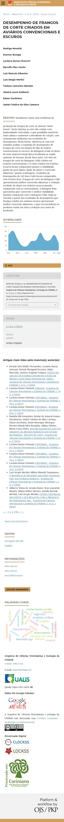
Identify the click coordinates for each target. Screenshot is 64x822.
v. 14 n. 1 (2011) (32, 14)
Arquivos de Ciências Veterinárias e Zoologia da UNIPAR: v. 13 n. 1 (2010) (34, 383)
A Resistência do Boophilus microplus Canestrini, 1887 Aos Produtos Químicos (34, 477)
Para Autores (11, 570)
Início (6, 14)
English (8, 545)
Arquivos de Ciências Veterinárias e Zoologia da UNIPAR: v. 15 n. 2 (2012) (34, 438)
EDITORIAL (41, 397)
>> (22, 511)
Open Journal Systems (16, 521)
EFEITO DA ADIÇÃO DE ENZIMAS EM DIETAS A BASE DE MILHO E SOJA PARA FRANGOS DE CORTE (34, 375)
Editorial (40, 388)
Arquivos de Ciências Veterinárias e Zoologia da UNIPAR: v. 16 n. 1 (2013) (35, 456)
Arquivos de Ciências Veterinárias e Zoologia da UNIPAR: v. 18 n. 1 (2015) (35, 410)
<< (4, 511)
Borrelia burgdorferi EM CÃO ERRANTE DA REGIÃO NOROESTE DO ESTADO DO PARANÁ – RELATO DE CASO (35, 431)
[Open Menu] (3, 3)
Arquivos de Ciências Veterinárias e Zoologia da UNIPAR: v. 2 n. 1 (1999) (34, 481)
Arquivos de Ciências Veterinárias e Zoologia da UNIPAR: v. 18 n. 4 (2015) (35, 466)
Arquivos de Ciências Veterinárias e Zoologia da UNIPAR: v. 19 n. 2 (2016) (34, 391)
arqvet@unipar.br (22, 669)
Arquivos (17, 14)
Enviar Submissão (17, 589)
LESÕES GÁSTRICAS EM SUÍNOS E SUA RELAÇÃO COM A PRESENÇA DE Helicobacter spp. (34, 497)
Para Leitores (11, 566)
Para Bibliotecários (14, 575)
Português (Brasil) (14, 540)
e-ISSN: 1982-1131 (14, 663)
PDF (9, 265)
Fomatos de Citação (18, 305)
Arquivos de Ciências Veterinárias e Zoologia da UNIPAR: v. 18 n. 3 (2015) (35, 400)
